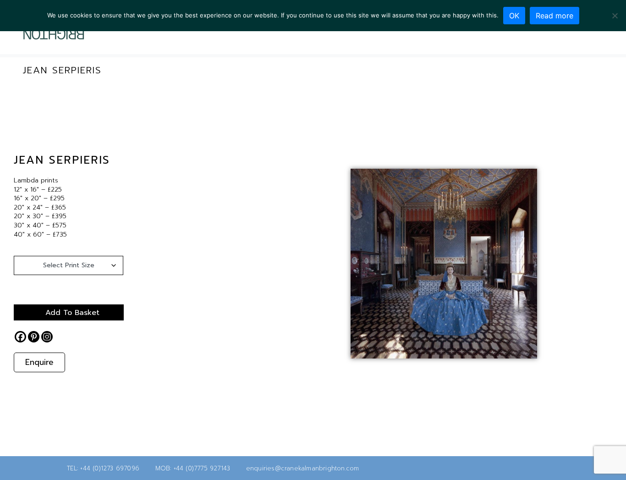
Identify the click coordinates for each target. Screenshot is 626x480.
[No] (614, 15)
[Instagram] (584, 37)
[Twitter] (555, 37)
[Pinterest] (33, 336)
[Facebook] (570, 37)
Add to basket (72, 312)
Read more (554, 15)
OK (514, 15)
